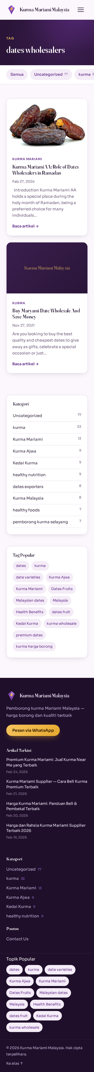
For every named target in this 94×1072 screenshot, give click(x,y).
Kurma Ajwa (47, 451)
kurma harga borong (34, 646)
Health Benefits (29, 612)
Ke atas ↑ (14, 1063)
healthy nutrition (47, 474)
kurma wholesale (62, 623)
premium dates (29, 635)
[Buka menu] (80, 10)
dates (21, 565)
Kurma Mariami (47, 439)
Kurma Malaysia (47, 498)
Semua (17, 74)
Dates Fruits (62, 589)
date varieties (28, 577)
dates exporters (47, 486)
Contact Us (17, 938)
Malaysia (60, 600)
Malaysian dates (30, 600)
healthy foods (47, 509)
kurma (47, 427)
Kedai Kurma (47, 462)
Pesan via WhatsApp (33, 730)
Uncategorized (51, 74)
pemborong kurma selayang (47, 521)
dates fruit (61, 612)
